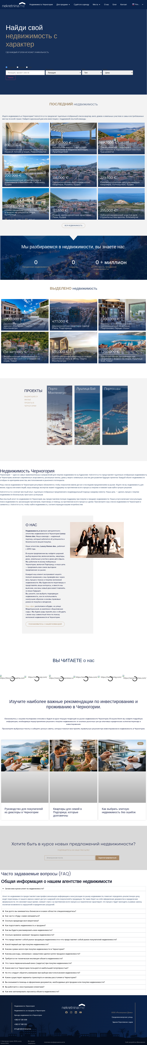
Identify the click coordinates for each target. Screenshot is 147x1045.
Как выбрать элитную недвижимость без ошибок (119, 810)
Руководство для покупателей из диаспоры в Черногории (24, 810)
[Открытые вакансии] (99, 5)
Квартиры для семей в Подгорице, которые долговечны (67, 812)
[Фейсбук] (66, 1012)
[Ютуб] (80, 1012)
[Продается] (69, 5)
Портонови (112, 389)
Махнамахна (141, 1042)
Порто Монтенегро (57, 391)
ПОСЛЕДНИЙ (73, 104)
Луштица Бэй (86, 389)
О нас (31, 524)
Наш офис (30, 606)
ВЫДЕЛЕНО (73, 288)
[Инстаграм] (71, 1012)
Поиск (10, 77)
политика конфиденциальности (54, 1042)
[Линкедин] (76, 1012)
